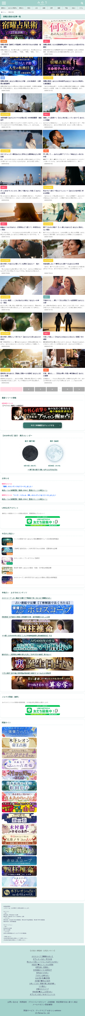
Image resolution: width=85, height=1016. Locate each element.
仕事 (51, 8)
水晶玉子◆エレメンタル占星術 (42, 964)
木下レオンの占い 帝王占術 (42, 959)
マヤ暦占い (42, 986)
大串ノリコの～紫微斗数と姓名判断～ (42, 983)
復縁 (59, 8)
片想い (29, 8)
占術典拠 (51, 1002)
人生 (36, 8)
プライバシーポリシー (37, 1002)
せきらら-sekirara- (54, 1010)
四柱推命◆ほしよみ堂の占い (42, 991)
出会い (74, 8)
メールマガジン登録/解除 (42, 1004)
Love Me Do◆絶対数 (42, 978)
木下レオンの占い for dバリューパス (42, 994)
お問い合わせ (13, 1002)
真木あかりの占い (42, 972)
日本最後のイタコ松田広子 (42, 970)
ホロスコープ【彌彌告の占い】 (42, 956)
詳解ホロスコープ (42, 989)
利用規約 (23, 1002)
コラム (81, 8)
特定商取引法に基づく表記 (66, 1002)
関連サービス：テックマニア (35, 1010)
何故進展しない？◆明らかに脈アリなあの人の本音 (61, 264)
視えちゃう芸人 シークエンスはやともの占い (42, 961)
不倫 (66, 8)
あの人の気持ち (12, 8)
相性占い (21, 8)
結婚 (44, 8)
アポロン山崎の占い (42, 975)
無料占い (3, 8)
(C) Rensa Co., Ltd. (42, 1013)
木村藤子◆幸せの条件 (42, 981)
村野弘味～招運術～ (42, 967)
